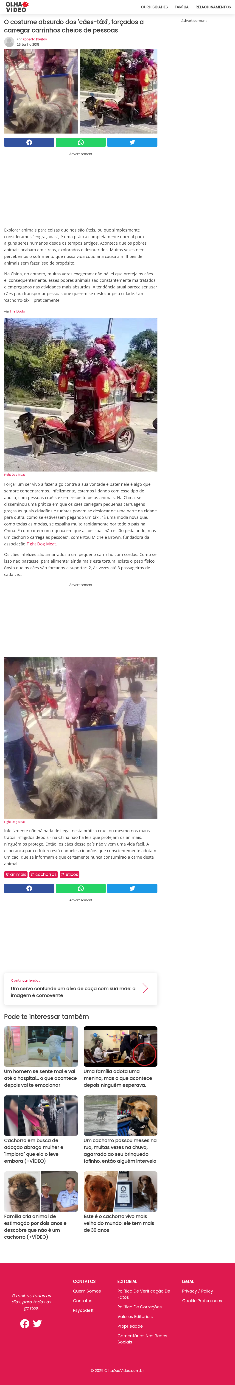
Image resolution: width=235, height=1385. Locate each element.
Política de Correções (140, 1307)
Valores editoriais (135, 1316)
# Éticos (69, 874)
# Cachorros (44, 874)
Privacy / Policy (197, 1291)
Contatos (82, 1301)
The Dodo (17, 311)
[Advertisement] (80, 188)
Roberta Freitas (35, 39)
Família (182, 7)
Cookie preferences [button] (202, 1301)
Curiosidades (154, 7)
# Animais (15, 874)
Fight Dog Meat (14, 474)
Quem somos (87, 1291)
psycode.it (83, 1310)
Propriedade (130, 1326)
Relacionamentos (213, 7)
